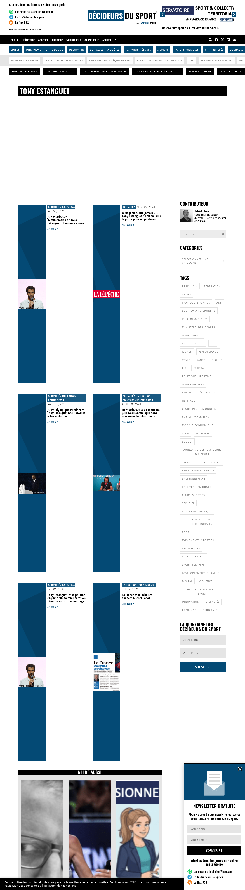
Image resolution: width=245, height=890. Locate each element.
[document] (122, 445)
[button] (240, 769)
